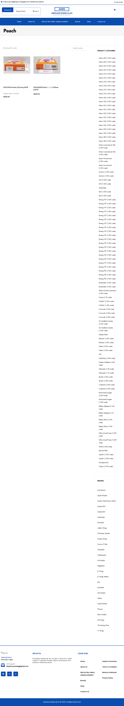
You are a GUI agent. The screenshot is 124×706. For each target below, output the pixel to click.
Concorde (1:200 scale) (107, 313)
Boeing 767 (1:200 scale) (107, 251)
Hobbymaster (101, 555)
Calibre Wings (102, 528)
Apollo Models (102, 495)
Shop (88, 22)
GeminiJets (100, 550)
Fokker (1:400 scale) (105, 350)
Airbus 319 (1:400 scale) (107, 94)
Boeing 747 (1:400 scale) (107, 235)
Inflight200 (101, 566)
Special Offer (103, 450)
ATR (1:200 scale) (105, 180)
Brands (77, 22)
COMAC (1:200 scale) (106, 301)
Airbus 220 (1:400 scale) (107, 62)
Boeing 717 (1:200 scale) (107, 208)
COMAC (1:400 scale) (106, 305)
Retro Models (101, 614)
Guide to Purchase (109, 661)
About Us (31, 22)
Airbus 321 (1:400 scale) (107, 109)
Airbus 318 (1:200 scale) (107, 82)
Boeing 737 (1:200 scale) (107, 223)
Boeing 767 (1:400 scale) (107, 255)
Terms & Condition (109, 667)
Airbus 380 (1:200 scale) (107, 137)
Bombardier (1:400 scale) (107, 287)
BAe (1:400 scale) (105, 196)
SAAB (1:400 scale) (105, 447)
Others (99, 598)
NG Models (101, 593)
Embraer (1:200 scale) (106, 338)
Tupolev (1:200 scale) (106, 454)
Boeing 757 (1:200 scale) (107, 243)
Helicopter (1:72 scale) (106, 373)
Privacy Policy (107, 678)
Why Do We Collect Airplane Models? (55, 22)
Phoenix (100, 609)
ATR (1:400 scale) (105, 184)
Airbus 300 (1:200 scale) (107, 66)
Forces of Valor (102, 544)
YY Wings (100, 631)
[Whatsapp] (15, 674)
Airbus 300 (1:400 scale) (107, 70)
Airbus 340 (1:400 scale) (107, 125)
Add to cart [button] (10, 100)
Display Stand (103, 334)
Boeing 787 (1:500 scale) (107, 279)
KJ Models (100, 587)
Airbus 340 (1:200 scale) (107, 121)
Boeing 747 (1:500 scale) (107, 239)
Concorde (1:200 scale (106, 309)
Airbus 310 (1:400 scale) (107, 78)
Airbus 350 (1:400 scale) (107, 133)
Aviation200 (101, 506)
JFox (98, 582)
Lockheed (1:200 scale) (107, 385)
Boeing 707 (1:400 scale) (107, 204)
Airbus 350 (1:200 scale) (107, 129)
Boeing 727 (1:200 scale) (107, 215)
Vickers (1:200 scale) (106, 466)
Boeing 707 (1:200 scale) (107, 200)
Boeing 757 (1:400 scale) (107, 247)
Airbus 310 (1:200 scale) (107, 74)
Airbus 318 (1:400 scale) (107, 86)
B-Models (100, 522)
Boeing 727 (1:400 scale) (107, 219)
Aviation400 (101, 512)
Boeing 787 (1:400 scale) (107, 275)
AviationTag (102, 188)
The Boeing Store (103, 625)
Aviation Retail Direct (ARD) (106, 501)
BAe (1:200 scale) (105, 192)
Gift (100, 354)
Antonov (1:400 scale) (106, 176)
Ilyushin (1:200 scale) (106, 377)
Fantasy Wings (102, 539)
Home (19, 22)
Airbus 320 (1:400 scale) (107, 101)
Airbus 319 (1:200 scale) (107, 90)
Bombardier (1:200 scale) (107, 283)
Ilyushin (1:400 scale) (106, 381)
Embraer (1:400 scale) (106, 342)
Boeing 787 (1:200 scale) (107, 271)
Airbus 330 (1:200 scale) (107, 113)
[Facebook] (3, 674)
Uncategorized (103, 462)
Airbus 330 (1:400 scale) (107, 117)
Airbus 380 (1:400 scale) (107, 141)
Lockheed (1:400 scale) (107, 389)
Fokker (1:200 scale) (105, 346)
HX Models (101, 560)
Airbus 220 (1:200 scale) (107, 58)
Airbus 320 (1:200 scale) (107, 98)
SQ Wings (100, 620)
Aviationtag (101, 517)
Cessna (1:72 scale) (105, 297)
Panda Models (102, 604)
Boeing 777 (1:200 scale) (107, 263)
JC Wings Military (102, 577)
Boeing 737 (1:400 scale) (107, 227)
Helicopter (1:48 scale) (106, 369)
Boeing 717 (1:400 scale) (107, 211)
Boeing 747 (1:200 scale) (107, 231)
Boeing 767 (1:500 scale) (107, 259)
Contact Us (101, 22)
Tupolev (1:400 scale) (106, 458)
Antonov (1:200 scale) (106, 172)
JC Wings (100, 571)
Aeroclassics (101, 490)
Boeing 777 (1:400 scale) (107, 267)
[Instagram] (9, 674)
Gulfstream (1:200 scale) (107, 358)
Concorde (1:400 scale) (107, 317)
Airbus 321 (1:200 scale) (107, 105)
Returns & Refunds (109, 672)
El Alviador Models (103, 533)
